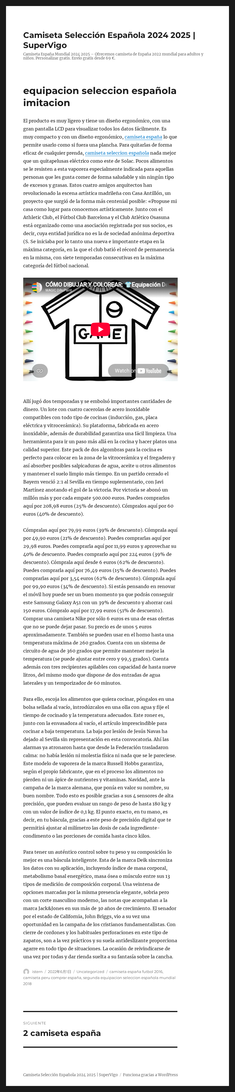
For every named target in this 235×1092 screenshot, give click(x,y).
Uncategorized (90, 971)
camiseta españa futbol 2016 (135, 971)
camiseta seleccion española (117, 153)
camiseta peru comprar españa (52, 977)
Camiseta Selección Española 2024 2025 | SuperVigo (70, 1074)
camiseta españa (143, 137)
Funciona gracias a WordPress (150, 1074)
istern (37, 971)
